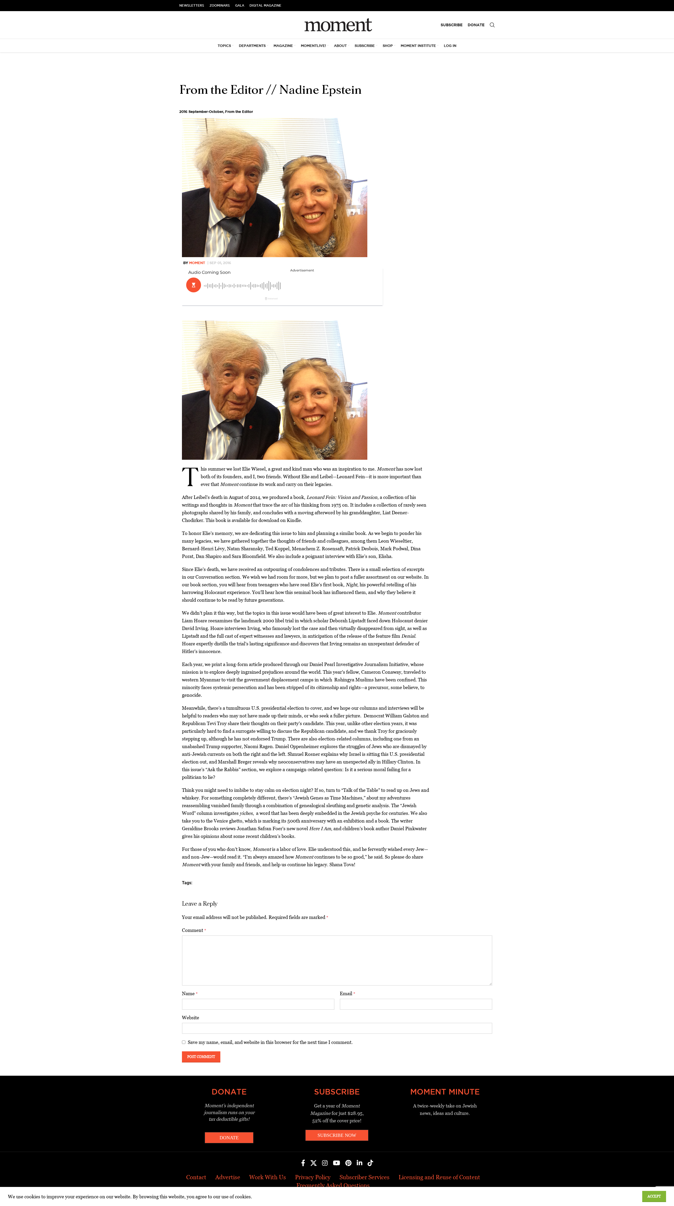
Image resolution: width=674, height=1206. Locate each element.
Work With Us (267, 1177)
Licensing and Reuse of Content (439, 1177)
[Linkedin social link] (359, 1163)
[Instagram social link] (324, 1163)
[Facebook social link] (303, 1163)
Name (190, 993)
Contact (196, 1177)
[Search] (492, 25)
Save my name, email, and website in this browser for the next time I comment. (270, 1042)
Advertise (227, 1177)
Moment (197, 263)
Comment (194, 930)
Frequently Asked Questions (333, 1185)
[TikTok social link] (370, 1163)
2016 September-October (201, 111)
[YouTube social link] (336, 1163)
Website (190, 1017)
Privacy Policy (313, 1177)
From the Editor (239, 111)
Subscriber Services (365, 1177)
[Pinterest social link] (348, 1163)
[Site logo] (337, 24)
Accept (654, 1196)
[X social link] (313, 1163)
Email (347, 993)
